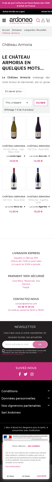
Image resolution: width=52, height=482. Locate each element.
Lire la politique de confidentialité (22, 353)
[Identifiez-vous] (43, 20)
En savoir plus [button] (13, 91)
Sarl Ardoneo (11, 412)
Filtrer (40, 102)
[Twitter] (25, 374)
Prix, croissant (17, 102)
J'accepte (42, 476)
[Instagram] (32, 374)
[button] (38, 20)
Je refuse (10, 476)
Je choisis (26, 476)
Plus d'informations (12, 467)
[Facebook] (20, 374)
